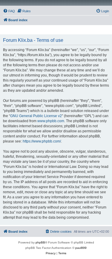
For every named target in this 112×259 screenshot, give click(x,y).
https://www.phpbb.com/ (42, 141)
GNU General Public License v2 (36, 116)
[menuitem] (9, 11)
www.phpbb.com (50, 121)
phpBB (40, 242)
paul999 (81, 247)
